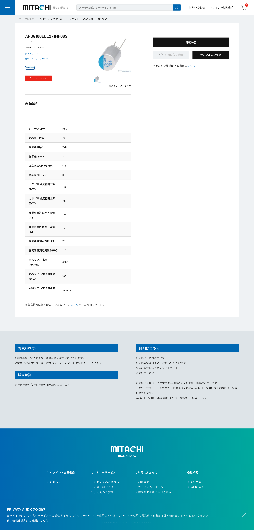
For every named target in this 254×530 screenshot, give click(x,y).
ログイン (215, 7)
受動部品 (29, 19)
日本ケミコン (31, 53)
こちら (74, 304)
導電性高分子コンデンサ (66, 19)
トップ (17, 19)
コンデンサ (44, 19)
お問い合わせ (197, 7)
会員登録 (227, 7)
